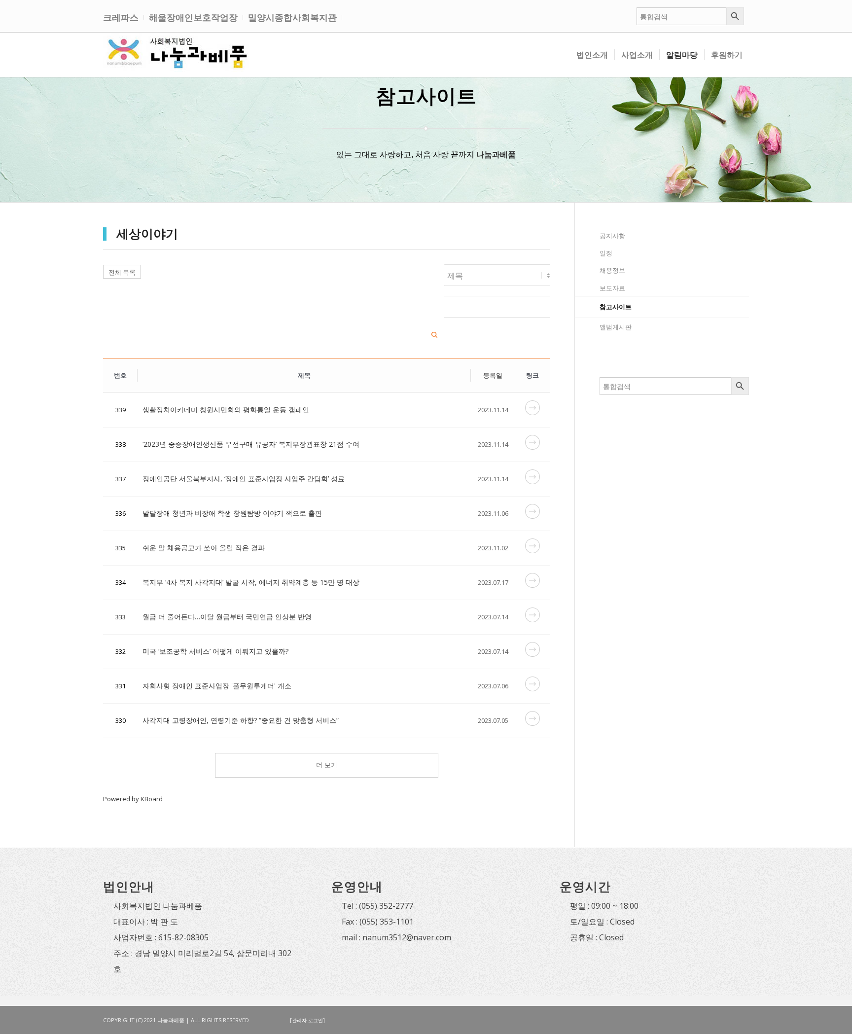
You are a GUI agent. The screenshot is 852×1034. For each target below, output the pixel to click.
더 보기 (326, 765)
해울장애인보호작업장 (193, 17)
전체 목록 (122, 272)
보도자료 (612, 288)
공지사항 (612, 235)
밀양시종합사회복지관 (292, 17)
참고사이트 (616, 306)
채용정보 (612, 270)
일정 (606, 253)
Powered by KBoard (133, 798)
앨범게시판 (616, 326)
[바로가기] (532, 412)
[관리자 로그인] (307, 1020)
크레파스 (121, 17)
